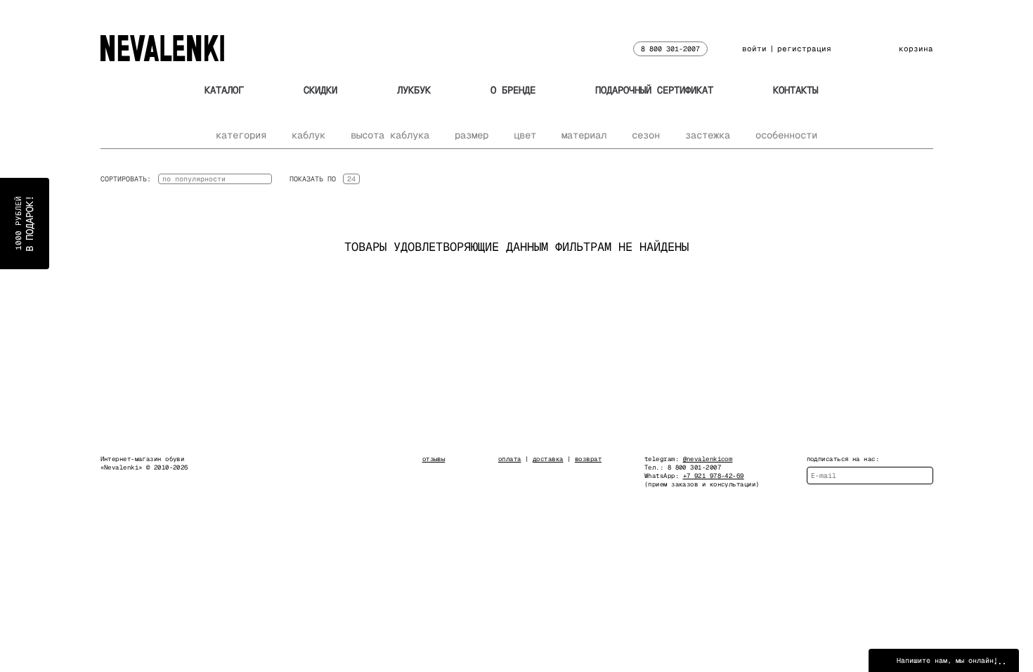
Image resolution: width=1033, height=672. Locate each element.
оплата (509, 459)
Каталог (224, 90)
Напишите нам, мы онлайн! (947, 660)
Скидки (320, 90)
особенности (786, 135)
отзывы (434, 459)
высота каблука (390, 135)
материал (583, 135)
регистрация (804, 48)
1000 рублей (24, 223)
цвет (525, 135)
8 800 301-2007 (670, 48)
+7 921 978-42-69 (713, 476)
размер (471, 135)
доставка (548, 459)
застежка (707, 135)
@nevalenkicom (708, 459)
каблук (308, 135)
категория (241, 135)
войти (754, 48)
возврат (588, 459)
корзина (916, 48)
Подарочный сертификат (654, 90)
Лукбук (414, 90)
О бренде (512, 90)
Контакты (795, 90)
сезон (646, 135)
